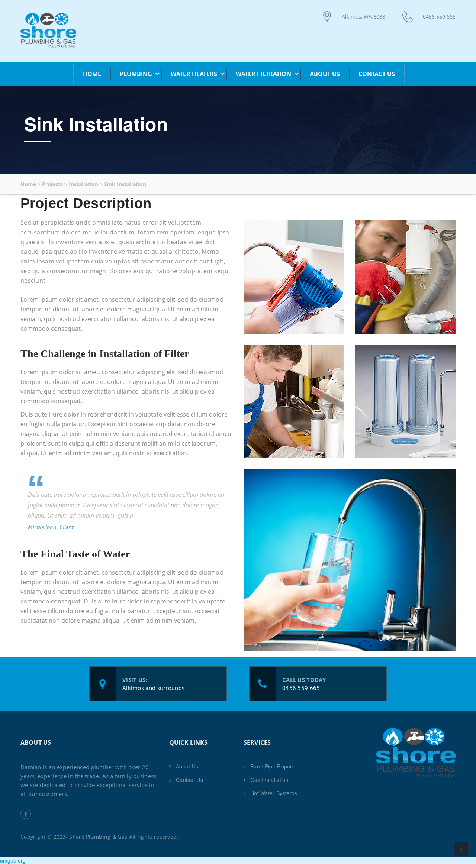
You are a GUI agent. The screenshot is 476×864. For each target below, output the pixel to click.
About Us (325, 74)
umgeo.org (13, 860)
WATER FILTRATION (263, 74)
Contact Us (376, 74)
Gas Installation (269, 779)
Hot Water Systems (273, 793)
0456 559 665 (439, 16)
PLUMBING (136, 74)
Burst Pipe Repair (271, 766)
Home (92, 74)
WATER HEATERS (194, 74)
